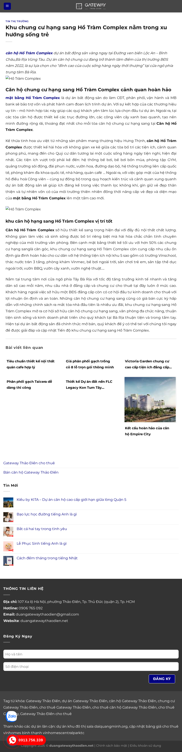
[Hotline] (12, 740)
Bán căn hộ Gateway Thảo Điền (31, 472)
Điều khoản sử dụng (145, 746)
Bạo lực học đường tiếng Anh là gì (47, 514)
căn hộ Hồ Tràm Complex (29, 53)
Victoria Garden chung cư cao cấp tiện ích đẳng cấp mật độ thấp (147, 364)
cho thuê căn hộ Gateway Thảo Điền (124, 707)
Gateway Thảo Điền (43, 701)
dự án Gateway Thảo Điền (84, 701)
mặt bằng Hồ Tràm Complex (33, 98)
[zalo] (11, 716)
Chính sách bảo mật (111, 746)
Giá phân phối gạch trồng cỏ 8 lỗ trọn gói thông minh (90, 364)
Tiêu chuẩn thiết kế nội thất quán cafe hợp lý (31, 364)
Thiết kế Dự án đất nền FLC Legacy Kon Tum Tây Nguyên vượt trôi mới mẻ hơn (89, 385)
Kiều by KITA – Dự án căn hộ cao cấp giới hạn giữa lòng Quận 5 (71, 499)
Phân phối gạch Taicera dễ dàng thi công (29, 384)
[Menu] (7, 6)
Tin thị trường (17, 21)
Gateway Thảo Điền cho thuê (29, 463)
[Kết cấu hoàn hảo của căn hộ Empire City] (150, 399)
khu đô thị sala (80, 726)
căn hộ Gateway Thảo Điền (132, 701)
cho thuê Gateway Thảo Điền (65, 707)
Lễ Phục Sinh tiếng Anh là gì (42, 543)
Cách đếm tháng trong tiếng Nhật (47, 558)
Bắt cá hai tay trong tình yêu (42, 529)
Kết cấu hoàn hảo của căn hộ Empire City (147, 431)
